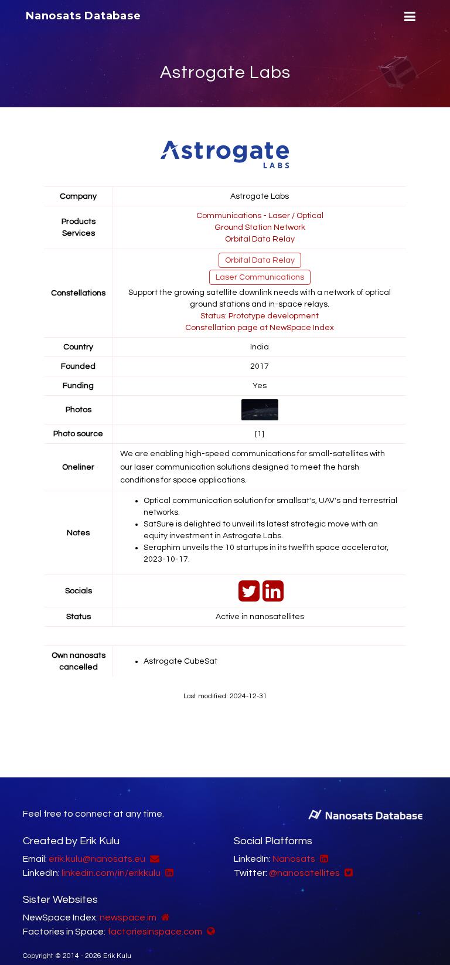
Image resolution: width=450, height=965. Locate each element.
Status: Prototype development (259, 316)
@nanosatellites (304, 873)
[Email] (153, 859)
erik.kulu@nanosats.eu (97, 859)
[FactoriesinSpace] (209, 931)
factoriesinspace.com (154, 931)
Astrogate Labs (225, 72)
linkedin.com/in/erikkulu (111, 873)
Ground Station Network (259, 227)
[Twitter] (248, 597)
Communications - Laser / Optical (259, 216)
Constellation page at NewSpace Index (259, 328)
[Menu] (408, 17)
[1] (259, 434)
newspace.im (128, 917)
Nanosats (293, 859)
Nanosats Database (83, 15)
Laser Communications (260, 277)
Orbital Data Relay (260, 239)
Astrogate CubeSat (180, 661)
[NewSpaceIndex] (164, 917)
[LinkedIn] (272, 597)
